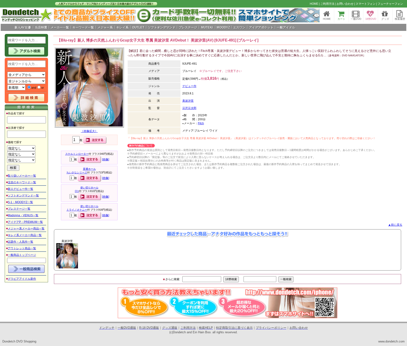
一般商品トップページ (22, 255)
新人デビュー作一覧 (20, 189)
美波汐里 (188, 100)
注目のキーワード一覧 (22, 182)
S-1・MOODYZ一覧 (20, 202)
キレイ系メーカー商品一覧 (25, 235)
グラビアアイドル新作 (22, 278)
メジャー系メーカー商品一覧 (26, 228)
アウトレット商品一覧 (22, 248)
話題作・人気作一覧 (20, 241)
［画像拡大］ (89, 131)
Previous (46, 255)
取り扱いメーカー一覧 (22, 175)
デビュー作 (189, 86)
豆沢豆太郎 (189, 108)
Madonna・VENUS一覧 (23, 215)
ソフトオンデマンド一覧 (23, 195)
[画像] (105, 159)
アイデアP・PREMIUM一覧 (25, 222)
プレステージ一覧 (19, 208)
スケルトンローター (77, 153)
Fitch (201, 123)
